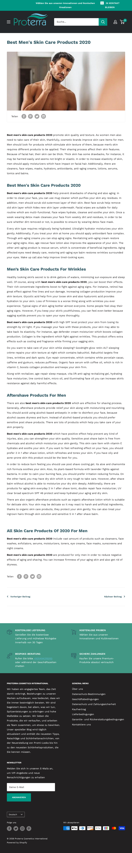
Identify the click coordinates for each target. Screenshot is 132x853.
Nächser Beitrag (113, 596)
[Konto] (115, 22)
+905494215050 (42, 658)
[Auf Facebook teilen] (23, 116)
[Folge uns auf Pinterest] (28, 828)
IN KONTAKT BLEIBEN (112, 5)
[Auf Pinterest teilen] (30, 116)
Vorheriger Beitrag (20, 596)
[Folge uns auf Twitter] (15, 828)
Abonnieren (19, 797)
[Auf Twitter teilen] (37, 116)
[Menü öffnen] (8, 22)
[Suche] (103, 22)
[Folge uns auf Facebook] (9, 828)
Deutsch (13, 814)
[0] (122, 22)
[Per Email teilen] (43, 116)
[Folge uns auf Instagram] (22, 828)
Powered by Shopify (17, 842)
